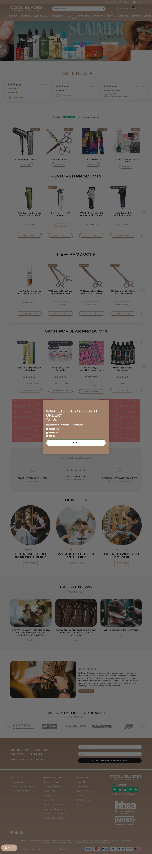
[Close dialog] (106, 403)
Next (76, 442)
